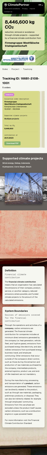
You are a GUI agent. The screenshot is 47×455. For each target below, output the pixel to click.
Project (15, 69)
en (40, 5)
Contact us (8, 12)
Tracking (27, 69)
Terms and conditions (12, 9)
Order (5, 69)
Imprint (32, 9)
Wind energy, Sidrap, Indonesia (16, 163)
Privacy (25, 9)
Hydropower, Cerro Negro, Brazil (16, 166)
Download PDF (12, 143)
